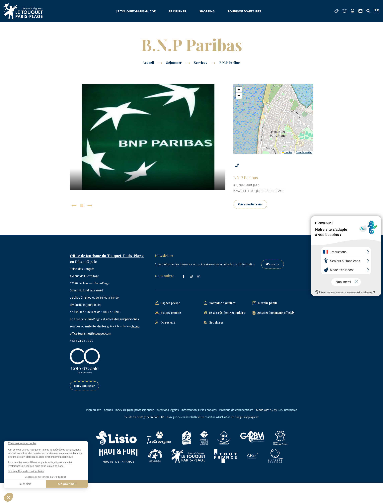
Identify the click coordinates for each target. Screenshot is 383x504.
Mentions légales (168, 410)
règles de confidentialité (183, 417)
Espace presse (170, 303)
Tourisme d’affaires (244, 11)
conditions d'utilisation (217, 417)
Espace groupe (171, 313)
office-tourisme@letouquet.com (90, 333)
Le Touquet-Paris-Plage (136, 11)
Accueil (148, 62)
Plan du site (93, 410)
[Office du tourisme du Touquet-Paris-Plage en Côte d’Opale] (23, 11)
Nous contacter (84, 386)
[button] (239, 90)
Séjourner (177, 11)
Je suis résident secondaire (227, 313)
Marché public (267, 303)
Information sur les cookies (199, 410)
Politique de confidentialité (236, 410)
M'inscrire (272, 264)
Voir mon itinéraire (250, 204)
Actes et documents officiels (275, 313)
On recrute (167, 322)
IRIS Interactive (287, 410)
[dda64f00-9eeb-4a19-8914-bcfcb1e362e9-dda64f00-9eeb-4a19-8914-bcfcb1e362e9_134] (148, 137)
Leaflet (288, 152)
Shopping (207, 11)
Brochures (216, 322)
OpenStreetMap (304, 152)
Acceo (135, 326)
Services (201, 62)
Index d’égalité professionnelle (134, 410)
